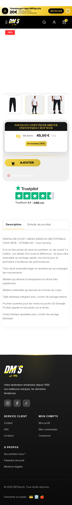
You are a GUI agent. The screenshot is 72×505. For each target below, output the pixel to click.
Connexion (45, 435)
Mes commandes (48, 429)
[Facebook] (17, 403)
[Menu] (6, 22)
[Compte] (54, 22)
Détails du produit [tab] (39, 224)
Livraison (9, 435)
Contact (8, 423)
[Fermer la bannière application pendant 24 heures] (67, 10)
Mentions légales (13, 466)
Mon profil (44, 423)
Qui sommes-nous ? (15, 453)
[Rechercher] (44, 22)
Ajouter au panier (13, 164)
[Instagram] (7, 403)
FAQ (6, 429)
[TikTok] (26, 403)
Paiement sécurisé (14, 460)
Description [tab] (13, 224)
